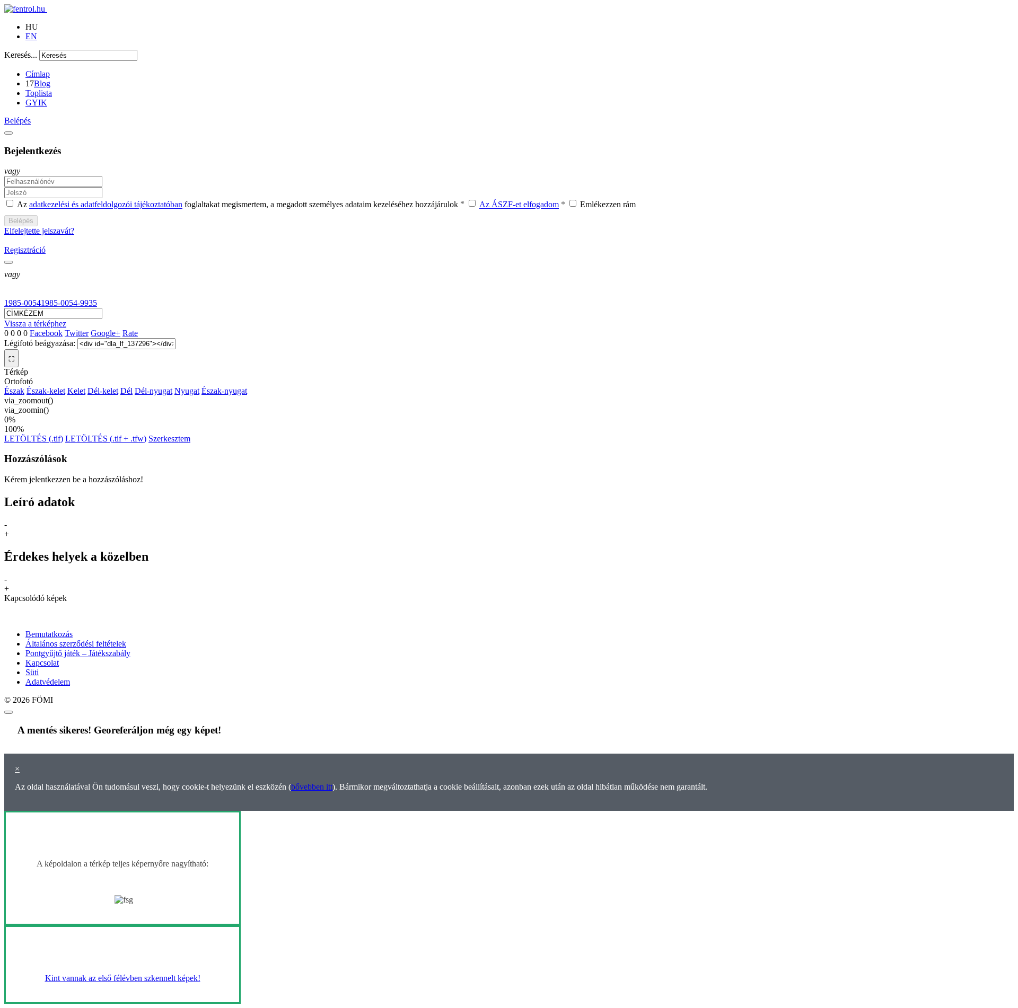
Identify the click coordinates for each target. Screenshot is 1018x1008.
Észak (14, 390)
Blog (42, 83)
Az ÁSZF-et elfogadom (519, 204)
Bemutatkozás (49, 634)
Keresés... (20, 54)
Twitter (77, 333)
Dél (126, 390)
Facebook (46, 333)
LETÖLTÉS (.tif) (33, 438)
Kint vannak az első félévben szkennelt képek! (122, 978)
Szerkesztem (169, 438)
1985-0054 (22, 302)
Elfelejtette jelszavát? (39, 230)
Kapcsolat (42, 662)
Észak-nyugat (224, 390)
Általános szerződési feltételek (75, 643)
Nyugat (186, 390)
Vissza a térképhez (35, 323)
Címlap (37, 73)
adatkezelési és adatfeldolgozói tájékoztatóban (105, 204)
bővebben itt (311, 786)
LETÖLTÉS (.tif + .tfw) (105, 438)
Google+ (105, 333)
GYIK (36, 102)
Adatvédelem (47, 681)
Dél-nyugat (153, 390)
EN (31, 36)
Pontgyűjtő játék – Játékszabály (77, 653)
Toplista (38, 93)
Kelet (76, 390)
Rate (130, 333)
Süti (32, 672)
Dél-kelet (102, 390)
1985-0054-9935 (69, 302)
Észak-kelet (46, 390)
